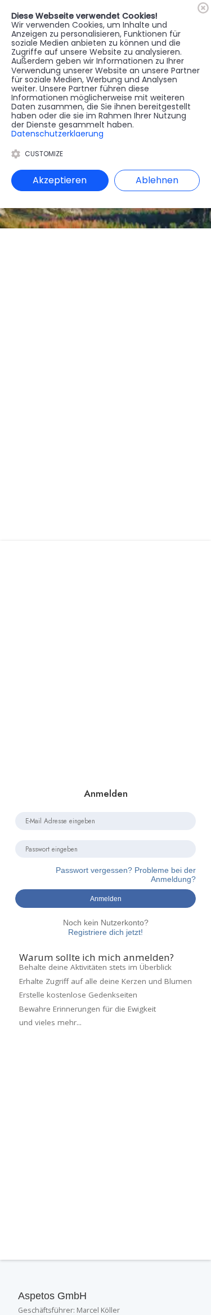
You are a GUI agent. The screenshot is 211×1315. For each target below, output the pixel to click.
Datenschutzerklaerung (57, 133)
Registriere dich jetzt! (106, 927)
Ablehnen (157, 180)
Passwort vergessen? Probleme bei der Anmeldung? (126, 875)
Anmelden (106, 898)
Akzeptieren (60, 180)
